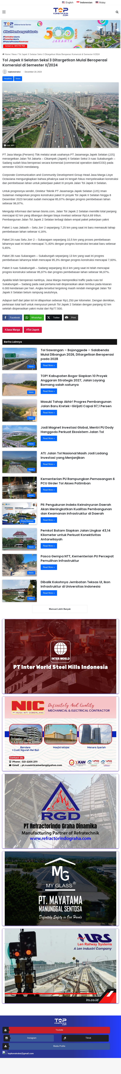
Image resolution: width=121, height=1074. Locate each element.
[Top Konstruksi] (60, 11)
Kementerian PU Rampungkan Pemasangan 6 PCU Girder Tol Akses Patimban (78, 481)
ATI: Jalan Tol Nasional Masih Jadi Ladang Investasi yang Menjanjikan (74, 455)
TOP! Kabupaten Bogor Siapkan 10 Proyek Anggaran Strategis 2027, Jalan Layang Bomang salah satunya (74, 380)
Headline (8, 79)
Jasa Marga (13, 329)
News (14, 54)
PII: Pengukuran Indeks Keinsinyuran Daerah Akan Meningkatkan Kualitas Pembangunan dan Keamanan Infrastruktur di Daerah (76, 509)
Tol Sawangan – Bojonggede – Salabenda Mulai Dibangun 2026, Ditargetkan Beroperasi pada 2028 (77, 354)
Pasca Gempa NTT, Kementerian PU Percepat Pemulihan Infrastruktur (77, 558)
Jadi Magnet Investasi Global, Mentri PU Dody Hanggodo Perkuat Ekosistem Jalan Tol (77, 429)
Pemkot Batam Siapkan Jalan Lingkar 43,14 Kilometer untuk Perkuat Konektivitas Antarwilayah (75, 534)
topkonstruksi (14, 72)
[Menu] (4, 13)
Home (7, 54)
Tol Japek (33, 329)
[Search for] (117, 13)
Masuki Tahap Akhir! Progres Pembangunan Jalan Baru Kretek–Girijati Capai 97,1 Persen (76, 403)
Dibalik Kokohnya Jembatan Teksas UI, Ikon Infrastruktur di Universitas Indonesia (75, 584)
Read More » (49, 365)
